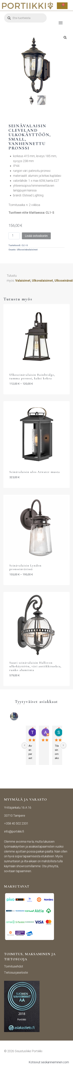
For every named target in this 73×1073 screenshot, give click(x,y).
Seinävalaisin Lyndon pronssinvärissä (25, 567)
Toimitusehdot (13, 966)
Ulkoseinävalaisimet (27, 249)
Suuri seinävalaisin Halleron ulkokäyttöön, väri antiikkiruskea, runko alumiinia (35, 666)
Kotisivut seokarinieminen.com (49, 1062)
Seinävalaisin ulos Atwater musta (34, 472)
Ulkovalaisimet (42, 280)
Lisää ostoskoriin (36, 236)
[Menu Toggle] (60, 22)
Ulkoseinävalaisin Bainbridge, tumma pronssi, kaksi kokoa (32, 376)
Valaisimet (22, 280)
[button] (65, 37)
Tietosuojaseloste (16, 972)
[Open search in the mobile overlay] (25, 18)
